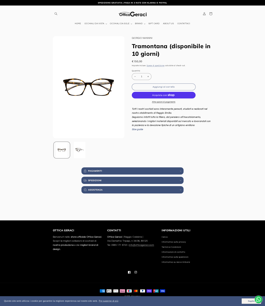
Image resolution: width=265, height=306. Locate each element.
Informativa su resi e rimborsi (176, 262)
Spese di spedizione (155, 66)
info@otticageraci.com (141, 245)
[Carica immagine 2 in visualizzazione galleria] (79, 150)
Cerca (165, 237)
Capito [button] (251, 301)
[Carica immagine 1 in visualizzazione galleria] (62, 150)
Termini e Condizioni (171, 247)
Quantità (136, 71)
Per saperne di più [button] (108, 301)
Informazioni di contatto (173, 252)
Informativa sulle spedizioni (175, 257)
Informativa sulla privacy (174, 242)
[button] (56, 13)
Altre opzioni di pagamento (163, 102)
